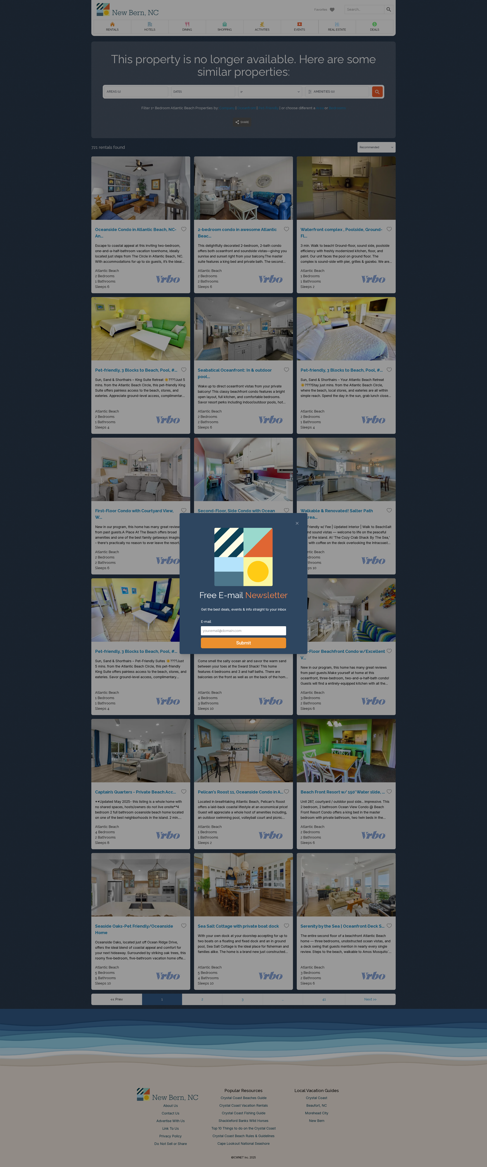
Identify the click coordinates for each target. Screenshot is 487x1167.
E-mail (206, 622)
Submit (243, 643)
